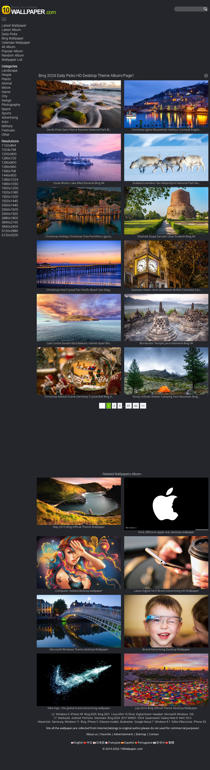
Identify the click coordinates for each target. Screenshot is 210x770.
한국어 (160, 742)
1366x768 (9, 171)
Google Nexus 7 (144, 722)
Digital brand (143, 714)
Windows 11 (72, 722)
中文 (89, 742)
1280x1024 (10, 179)
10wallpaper (30, 9)
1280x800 (9, 162)
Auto (5, 121)
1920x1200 (10, 196)
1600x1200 (10, 188)
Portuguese (145, 742)
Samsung (57, 722)
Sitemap (141, 734)
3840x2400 (10, 226)
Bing (83, 722)
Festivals (8, 130)
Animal (7, 83)
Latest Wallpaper (14, 25)
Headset (158, 714)
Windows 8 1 (162, 722)
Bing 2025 (90, 714)
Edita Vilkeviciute (182, 722)
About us (92, 734)
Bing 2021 (104, 714)
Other (6, 134)
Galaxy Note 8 (169, 718)
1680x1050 (10, 184)
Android (76, 718)
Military (7, 126)
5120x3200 (10, 235)
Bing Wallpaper (12, 38)
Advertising (10, 117)
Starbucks (64, 718)
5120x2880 (10, 231)
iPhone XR (77, 714)
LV (53, 714)
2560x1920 (10, 213)
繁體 (171, 742)
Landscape (9, 70)
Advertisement (123, 734)
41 (128, 406)
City (4, 96)
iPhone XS (200, 722)
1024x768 (9, 149)
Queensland (152, 718)
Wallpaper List (12, 59)
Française (114, 742)
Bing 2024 (114, 718)
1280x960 (9, 166)
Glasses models (109, 722)
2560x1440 (10, 205)
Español (129, 742)
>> (143, 406)
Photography (11, 104)
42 (135, 406)
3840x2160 (10, 222)
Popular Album (12, 51)
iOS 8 (141, 718)
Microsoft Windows (176, 714)
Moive (6, 87)
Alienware (100, 718)
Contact (154, 734)
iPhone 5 (92, 722)
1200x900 (9, 154)
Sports (6, 113)
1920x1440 (10, 201)
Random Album (13, 55)
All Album (8, 47)
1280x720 (9, 158)
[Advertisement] (122, 46)
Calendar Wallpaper (16, 42)
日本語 (100, 742)
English (78, 742)
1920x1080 (10, 192)
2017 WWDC (128, 718)
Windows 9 (62, 714)
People (6, 74)
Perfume (87, 718)
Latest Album (11, 29)
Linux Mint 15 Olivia (123, 714)
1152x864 (9, 145)
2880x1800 (10, 218)
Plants (6, 79)
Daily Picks (9, 34)
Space (6, 109)
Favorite (105, 734)
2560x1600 (10, 209)
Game (6, 92)
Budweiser (126, 722)
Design (6, 100)
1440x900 (9, 175)
